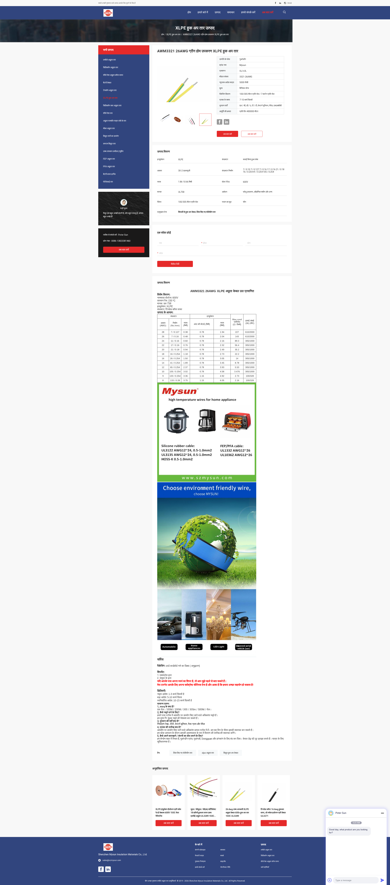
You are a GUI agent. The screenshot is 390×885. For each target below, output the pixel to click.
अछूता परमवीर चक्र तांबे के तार (114, 121)
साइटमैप (223, 861)
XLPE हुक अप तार (173, 34)
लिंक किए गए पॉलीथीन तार (182, 753)
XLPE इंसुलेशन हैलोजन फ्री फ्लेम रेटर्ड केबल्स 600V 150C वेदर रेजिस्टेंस (168, 812)
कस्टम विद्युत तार (109, 143)
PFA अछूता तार (109, 166)
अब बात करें (124, 249)
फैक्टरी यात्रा (199, 856)
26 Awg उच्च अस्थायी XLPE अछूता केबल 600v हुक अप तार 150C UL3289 (237, 812)
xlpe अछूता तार (208, 753)
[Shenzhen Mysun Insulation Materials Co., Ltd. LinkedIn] (280, 3)
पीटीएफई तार (108, 182)
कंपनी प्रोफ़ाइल (200, 850)
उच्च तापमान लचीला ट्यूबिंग (113, 151)
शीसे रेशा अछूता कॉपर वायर (113, 75)
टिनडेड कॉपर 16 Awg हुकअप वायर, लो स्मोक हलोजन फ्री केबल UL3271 (273, 812)
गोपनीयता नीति (225, 867)
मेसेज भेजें (175, 264)
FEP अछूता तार (109, 159)
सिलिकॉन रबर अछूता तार (112, 105)
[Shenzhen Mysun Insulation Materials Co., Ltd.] (108, 13)
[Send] (382, 880)
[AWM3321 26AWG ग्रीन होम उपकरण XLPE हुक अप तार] (184, 83)
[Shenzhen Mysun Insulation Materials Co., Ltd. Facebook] (276, 3)
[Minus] (382, 813)
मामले (222, 856)
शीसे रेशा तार (108, 113)
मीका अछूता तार (109, 128)
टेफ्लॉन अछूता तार (110, 90)
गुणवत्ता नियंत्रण (200, 861)
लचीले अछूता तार (109, 60)
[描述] (284, 12)
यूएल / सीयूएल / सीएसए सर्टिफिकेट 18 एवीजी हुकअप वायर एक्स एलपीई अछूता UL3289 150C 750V (203, 813)
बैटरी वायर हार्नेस (109, 174)
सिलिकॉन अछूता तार (110, 67)
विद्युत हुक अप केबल (230, 753)
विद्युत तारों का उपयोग (111, 136)
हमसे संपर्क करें (200, 867)
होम (162, 34)
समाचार (222, 850)
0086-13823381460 (120, 241)
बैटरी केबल (107, 82)
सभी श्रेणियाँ (265, 867)
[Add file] (330, 880)
